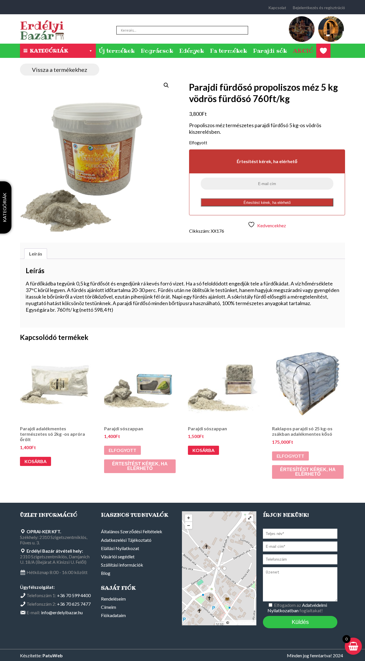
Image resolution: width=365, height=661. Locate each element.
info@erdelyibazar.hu (62, 612)
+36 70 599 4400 (74, 595)
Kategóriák (49, 50)
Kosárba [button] (35, 461)
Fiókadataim (113, 615)
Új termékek (117, 51)
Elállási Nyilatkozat (120, 548)
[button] (166, 85)
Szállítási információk (122, 564)
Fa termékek (228, 51)
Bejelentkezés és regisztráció (319, 7)
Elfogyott (122, 450)
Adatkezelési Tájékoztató (126, 540)
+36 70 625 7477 (74, 604)
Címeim (108, 607)
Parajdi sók (270, 51)
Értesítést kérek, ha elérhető (267, 202)
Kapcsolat (277, 7)
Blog (105, 573)
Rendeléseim (113, 598)
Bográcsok (157, 51)
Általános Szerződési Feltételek (131, 531)
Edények (191, 51)
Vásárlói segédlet (118, 556)
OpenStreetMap (242, 623)
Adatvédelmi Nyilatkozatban (297, 607)
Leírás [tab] (35, 253)
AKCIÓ (303, 51)
